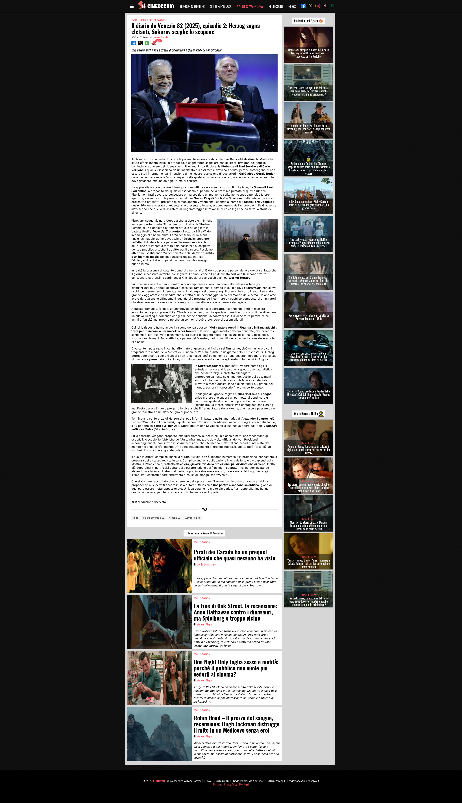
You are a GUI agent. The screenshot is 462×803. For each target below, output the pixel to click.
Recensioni (276, 6)
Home (134, 19)
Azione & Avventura (250, 6)
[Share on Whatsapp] (147, 44)
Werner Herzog (192, 517)
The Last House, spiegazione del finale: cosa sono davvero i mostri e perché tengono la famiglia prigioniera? (308, 91)
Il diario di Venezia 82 (153, 517)
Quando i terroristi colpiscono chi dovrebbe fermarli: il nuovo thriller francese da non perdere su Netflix (308, 356)
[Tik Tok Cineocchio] (323, 6)
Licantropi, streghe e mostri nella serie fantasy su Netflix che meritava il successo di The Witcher (308, 53)
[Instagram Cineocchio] (316, 6)
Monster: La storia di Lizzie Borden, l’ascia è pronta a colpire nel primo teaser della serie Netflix (308, 525)
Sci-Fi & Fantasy (220, 6)
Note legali (244, 784)
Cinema (143, 19)
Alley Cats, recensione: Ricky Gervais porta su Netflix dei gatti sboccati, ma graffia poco (309, 204)
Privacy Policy (230, 784)
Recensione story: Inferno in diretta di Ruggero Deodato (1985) (309, 317)
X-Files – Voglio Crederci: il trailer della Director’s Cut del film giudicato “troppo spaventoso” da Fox (308, 394)
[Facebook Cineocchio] (302, 6)
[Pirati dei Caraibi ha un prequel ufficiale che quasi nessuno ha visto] (159, 566)
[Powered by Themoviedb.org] (330, 6)
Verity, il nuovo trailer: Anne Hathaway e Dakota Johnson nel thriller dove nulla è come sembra (308, 563)
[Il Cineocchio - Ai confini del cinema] (155, 6)
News (291, 6)
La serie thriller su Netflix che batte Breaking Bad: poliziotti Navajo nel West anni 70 (308, 129)
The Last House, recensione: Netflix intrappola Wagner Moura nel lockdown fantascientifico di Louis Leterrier (309, 242)
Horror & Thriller (192, 6)
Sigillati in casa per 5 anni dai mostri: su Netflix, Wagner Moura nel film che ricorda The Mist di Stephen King (308, 280)
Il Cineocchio (159, 781)
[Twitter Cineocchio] (309, 6)
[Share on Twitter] (140, 44)
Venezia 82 (174, 517)
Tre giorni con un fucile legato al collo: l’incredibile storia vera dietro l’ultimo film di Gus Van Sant (308, 487)
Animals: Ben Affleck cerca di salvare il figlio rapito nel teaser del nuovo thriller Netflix (308, 449)
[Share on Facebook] (133, 44)
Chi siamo (217, 784)
